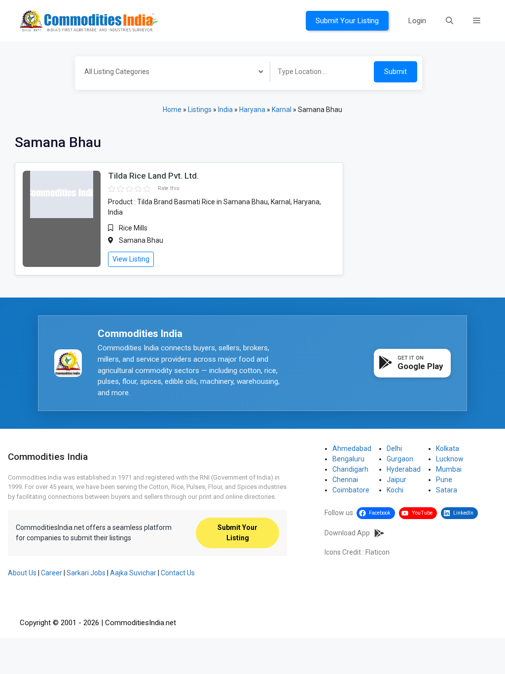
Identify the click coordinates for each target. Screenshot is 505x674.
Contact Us (178, 573)
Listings (200, 109)
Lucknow (450, 459)
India (225, 109)
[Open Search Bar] (449, 21)
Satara (446, 490)
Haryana (252, 109)
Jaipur (396, 480)
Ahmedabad (351, 448)
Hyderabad (404, 469)
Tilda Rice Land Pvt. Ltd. (153, 176)
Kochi (395, 490)
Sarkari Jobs (86, 573)
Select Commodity (169, 73)
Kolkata (447, 448)
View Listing (130, 259)
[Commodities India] (89, 20)
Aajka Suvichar (133, 573)
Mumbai (449, 469)
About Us (22, 573)
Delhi (394, 448)
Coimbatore (350, 490)
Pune (444, 480)
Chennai (345, 480)
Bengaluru (348, 459)
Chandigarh (350, 469)
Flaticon (377, 552)
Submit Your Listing (347, 20)
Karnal (281, 109)
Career (51, 573)
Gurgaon (400, 459)
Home (172, 109)
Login (417, 20)
